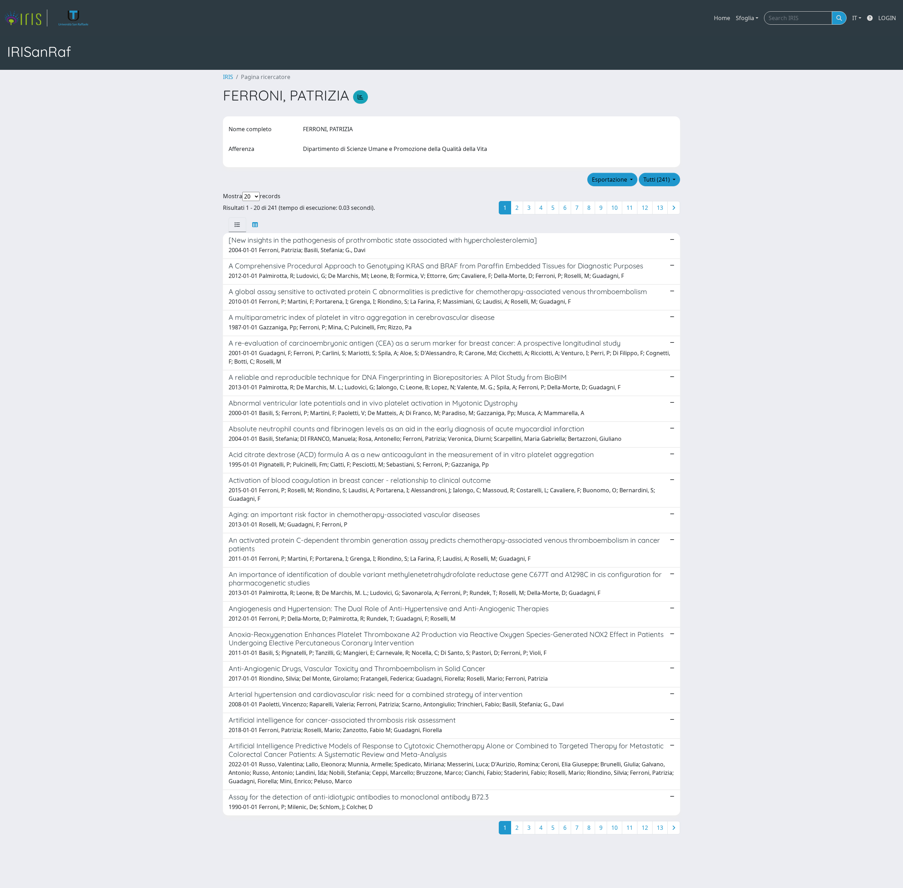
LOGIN (887, 18)
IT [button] (854, 18)
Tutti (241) (657, 179)
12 (645, 208)
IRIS (228, 77)
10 (614, 208)
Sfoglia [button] (745, 18)
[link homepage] (25, 18)
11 (629, 208)
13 (660, 208)
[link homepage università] (73, 18)
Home (722, 18)
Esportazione (610, 179)
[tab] (237, 224)
